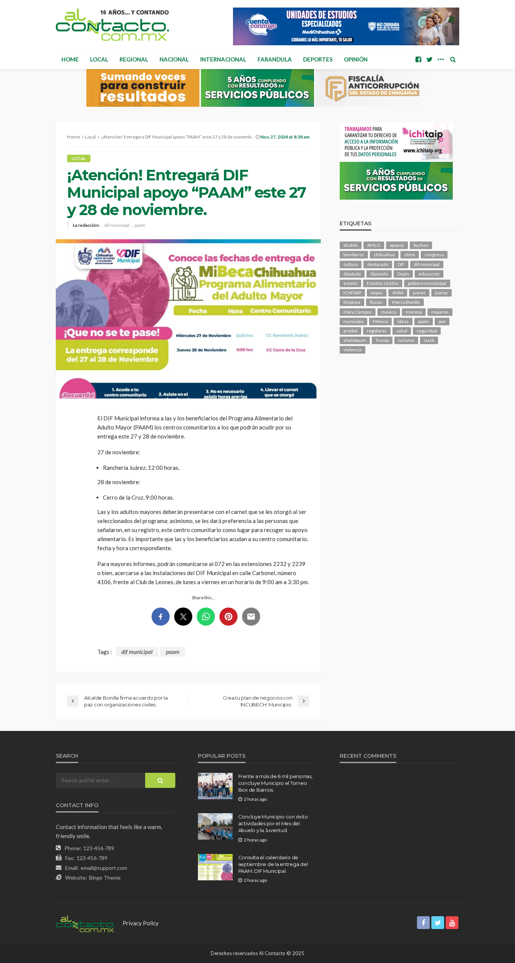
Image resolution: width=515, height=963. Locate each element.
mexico (388, 312)
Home (70, 59)
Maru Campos (357, 312)
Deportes (318, 59)
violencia (352, 349)
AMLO (373, 245)
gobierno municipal (427, 283)
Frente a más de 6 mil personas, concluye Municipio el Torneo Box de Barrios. (275, 783)
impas (377, 292)
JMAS (397, 292)
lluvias (376, 302)
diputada (352, 274)
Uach (429, 340)
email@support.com (104, 868)
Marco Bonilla (406, 302)
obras (403, 321)
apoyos (397, 245)
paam (140, 225)
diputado (379, 274)
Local (99, 59)
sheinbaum (354, 340)
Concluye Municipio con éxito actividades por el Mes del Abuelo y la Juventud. (273, 823)
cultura (350, 264)
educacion (429, 274)
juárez (441, 292)
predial (350, 331)
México (380, 321)
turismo (406, 340)
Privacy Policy (141, 923)
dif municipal (117, 225)
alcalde (350, 245)
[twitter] (429, 59)
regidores (377, 331)
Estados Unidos (383, 283)
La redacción (86, 225)
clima (409, 254)
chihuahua (384, 254)
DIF (401, 264)
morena (414, 312)
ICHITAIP (352, 292)
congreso (434, 254)
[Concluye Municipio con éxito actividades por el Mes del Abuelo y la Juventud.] (215, 826)
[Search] (452, 59)
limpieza (351, 302)
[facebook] (418, 59)
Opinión (356, 59)
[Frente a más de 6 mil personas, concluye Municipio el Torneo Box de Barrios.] (215, 786)
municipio (353, 321)
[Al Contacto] (112, 25)
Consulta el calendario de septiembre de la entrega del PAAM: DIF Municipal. (273, 864)
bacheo (421, 245)
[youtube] (452, 922)
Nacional (174, 59)
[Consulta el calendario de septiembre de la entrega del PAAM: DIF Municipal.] (215, 867)
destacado (377, 264)
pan (442, 321)
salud (401, 331)
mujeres (440, 312)
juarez (419, 292)
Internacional (223, 59)
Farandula (275, 59)
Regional (134, 59)
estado (350, 283)
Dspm (403, 274)
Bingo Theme (105, 877)
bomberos (353, 254)
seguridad (427, 331)
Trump (382, 340)
